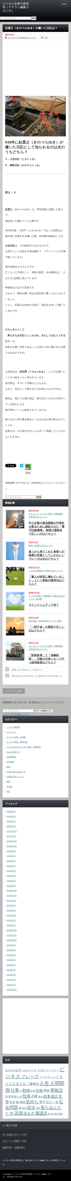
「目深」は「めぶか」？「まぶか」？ (26, 669)
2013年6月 (11, 960)
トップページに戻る (13, 691)
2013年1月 (11, 985)
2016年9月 (11, 851)
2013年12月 (12, 930)
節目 (24, 1108)
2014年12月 (12, 891)
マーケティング (49, 1077)
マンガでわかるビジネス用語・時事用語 (24, 747)
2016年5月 (11, 866)
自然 (38, 1108)
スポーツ (43, 1070)
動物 (26, 1090)
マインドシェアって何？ (44, 605)
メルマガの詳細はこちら (16, 714)
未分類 (39, 599)
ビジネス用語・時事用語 (51, 514)
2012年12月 (12, 990)
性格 (26, 1096)
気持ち (32, 1101)
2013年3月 (11, 975)
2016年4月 (11, 871)
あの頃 (8, 1070)
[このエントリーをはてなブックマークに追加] (21, 466)
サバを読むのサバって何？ (15, 1134)
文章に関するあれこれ (16, 772)
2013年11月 (12, 935)
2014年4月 (11, 910)
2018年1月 (11, 826)
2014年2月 (11, 920)
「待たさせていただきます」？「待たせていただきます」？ (36, 676)
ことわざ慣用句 (36, 571)
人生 (44, 1083)
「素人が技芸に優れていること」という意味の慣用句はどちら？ (46, 580)
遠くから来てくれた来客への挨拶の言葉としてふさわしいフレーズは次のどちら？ (46, 555)
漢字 (60, 621)
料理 (12, 1102)
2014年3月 (11, 915)
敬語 (31, 545)
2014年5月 (11, 905)
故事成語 (50, 1096)
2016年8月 (11, 856)
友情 (33, 1090)
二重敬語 (32, 1084)
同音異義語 (11, 757)
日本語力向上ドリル (27, 38)
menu (64, 4)
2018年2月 (11, 821)
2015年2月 (11, 886)
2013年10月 (12, 940)
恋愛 (34, 1096)
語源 (18, 1113)
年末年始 (11, 1096)
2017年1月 (11, 836)
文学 (46, 38)
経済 (31, 1107)
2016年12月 (12, 841)
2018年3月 (11, 816)
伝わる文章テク (13, 752)
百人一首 (52, 1102)
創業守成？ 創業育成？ (14, 1147)
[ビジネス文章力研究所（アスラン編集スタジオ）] (17, 7)
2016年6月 (11, 861)
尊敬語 (56, 1090)
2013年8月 (11, 950)
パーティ (54, 1070)
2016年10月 (12, 846)
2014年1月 (11, 925)
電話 (56, 1114)
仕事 (15, 1090)
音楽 (60, 1114)
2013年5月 (11, 965)
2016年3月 (11, 876)
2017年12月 (12, 831)
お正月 (17, 1070)
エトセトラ (13, 38)
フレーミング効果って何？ (15, 1141)
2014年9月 (11, 901)
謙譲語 (41, 1113)
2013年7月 (11, 955)
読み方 (28, 1113)
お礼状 (25, 1070)
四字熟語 (33, 621)
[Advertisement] (35, 67)
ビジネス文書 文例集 (16, 737)
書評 (9, 782)
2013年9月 (11, 945)
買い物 (51, 1114)
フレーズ (30, 1076)
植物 (22, 1102)
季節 (47, 1090)
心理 (19, 1096)
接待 (40, 1096)
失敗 (39, 1090)
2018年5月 (11, 811)
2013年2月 (11, 980)
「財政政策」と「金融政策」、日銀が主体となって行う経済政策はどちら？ (46, 659)
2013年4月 (11, 970)
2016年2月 (11, 881)
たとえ (32, 1070)
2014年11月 (12, 896)
